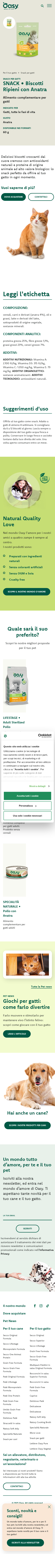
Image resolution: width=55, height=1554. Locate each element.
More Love (35, 1432)
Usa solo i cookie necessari (27, 815)
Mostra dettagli (37, 786)
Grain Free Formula (12, 1363)
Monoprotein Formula (14, 1349)
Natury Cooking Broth (40, 1422)
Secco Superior (37, 1340)
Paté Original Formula (14, 1376)
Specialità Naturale (12, 1434)
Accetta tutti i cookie (27, 795)
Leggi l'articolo (17, 1033)
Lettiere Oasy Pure (39, 1443)
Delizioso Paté (10, 1418)
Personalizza (26, 805)
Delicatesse (35, 1406)
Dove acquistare (13, 196)
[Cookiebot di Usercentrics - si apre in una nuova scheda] (38, 736)
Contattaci (41, 196)
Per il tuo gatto (40, 1328)
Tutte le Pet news (41, 986)
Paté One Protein (11, 1395)
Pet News (9, 1321)
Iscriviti (27, 1228)
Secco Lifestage (10, 1343)
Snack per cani (10, 1439)
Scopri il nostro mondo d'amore (27, 591)
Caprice (33, 1395)
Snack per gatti (37, 1438)
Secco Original (37, 1335)
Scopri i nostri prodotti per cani (27, 1125)
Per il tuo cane (13, 1328)
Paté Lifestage (10, 1382)
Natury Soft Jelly (11, 1428)
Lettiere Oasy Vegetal (40, 1448)
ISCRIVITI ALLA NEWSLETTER (25, 1542)
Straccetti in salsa (11, 1423)
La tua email (9, 1215)
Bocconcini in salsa (39, 1382)
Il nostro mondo (14, 1306)
